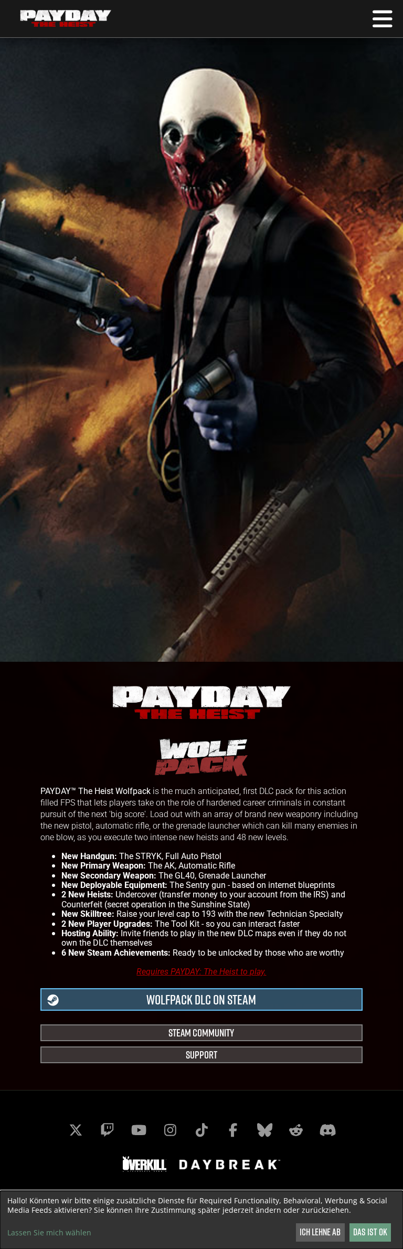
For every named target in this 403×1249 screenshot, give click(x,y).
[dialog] (201, 1220)
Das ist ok (370, 1232)
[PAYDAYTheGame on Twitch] (107, 1129)
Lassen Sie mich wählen (49, 1233)
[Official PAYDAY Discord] (327, 1129)
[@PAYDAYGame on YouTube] (139, 1129)
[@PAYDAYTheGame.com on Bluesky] (264, 1129)
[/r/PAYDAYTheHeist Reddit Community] (296, 1129)
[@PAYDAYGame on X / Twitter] (76, 1129)
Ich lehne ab (320, 1232)
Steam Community (201, 1032)
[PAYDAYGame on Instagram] (170, 1129)
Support (201, 1054)
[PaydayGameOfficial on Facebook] (233, 1129)
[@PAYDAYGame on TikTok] (201, 1129)
